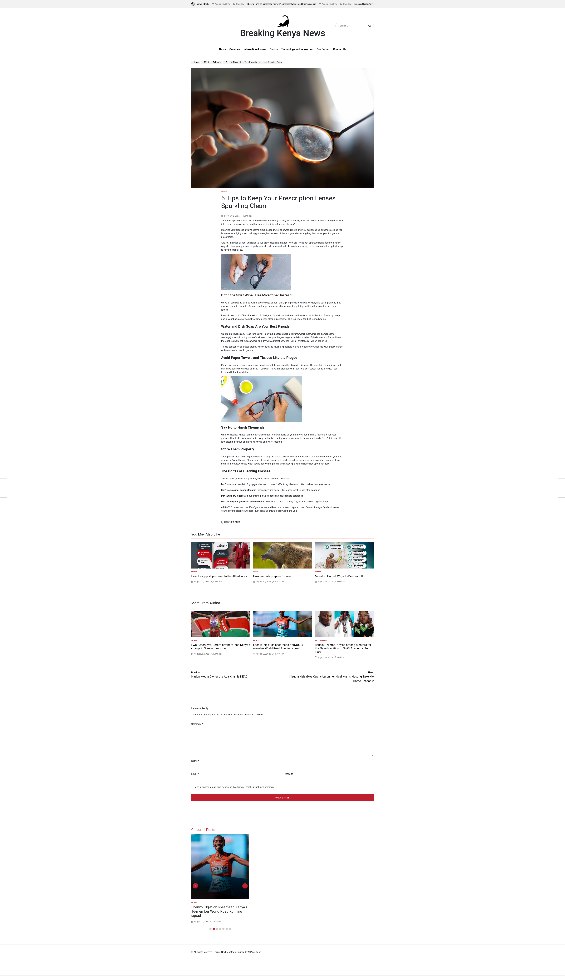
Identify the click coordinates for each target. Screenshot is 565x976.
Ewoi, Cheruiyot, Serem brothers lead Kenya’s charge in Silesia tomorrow (220, 646)
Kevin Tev (307, 4)
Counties (234, 49)
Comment (197, 724)
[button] (210, 929)
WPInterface (254, 952)
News (222, 49)
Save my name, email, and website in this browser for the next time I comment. (234, 787)
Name (195, 760)
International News (255, 49)
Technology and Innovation (297, 49)
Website (289, 774)
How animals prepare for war (272, 576)
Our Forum (323, 49)
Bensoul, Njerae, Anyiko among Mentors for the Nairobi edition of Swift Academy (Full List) (355, 4)
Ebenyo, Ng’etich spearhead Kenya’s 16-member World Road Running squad (241, 4)
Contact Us (339, 49)
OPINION (224, 192)
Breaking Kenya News (282, 33)
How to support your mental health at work (219, 576)
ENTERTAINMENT (321, 640)
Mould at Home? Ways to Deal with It (339, 576)
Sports (274, 49)
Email (195, 774)
